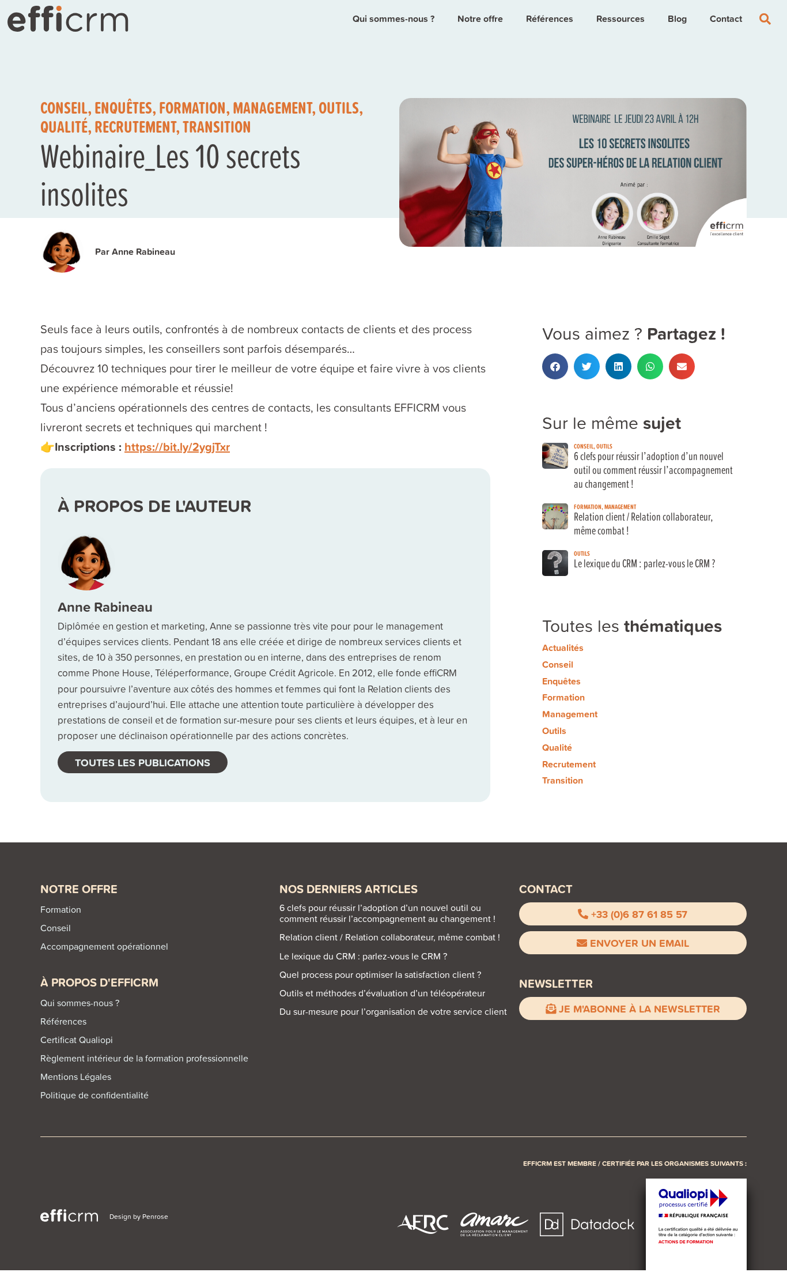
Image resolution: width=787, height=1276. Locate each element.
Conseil (64, 107)
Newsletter (556, 983)
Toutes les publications (142, 762)
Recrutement (135, 126)
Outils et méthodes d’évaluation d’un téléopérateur (382, 993)
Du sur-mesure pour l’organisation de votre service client (393, 1011)
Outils (339, 107)
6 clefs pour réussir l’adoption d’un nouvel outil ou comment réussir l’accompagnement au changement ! (653, 469)
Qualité (64, 126)
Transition (217, 126)
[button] (555, 366)
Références (549, 18)
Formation (192, 107)
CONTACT (546, 888)
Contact (726, 18)
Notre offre (480, 18)
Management (272, 107)
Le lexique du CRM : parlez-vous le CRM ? (644, 563)
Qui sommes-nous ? (393, 18)
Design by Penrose (138, 1216)
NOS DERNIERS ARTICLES (348, 888)
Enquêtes (123, 107)
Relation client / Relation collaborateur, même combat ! (643, 523)
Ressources (620, 18)
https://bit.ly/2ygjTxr (177, 446)
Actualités (563, 647)
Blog (677, 18)
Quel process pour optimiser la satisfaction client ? (380, 974)
